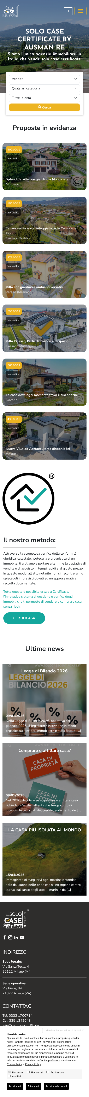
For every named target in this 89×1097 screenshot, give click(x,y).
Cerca (46, 107)
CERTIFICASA (24, 618)
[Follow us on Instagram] (11, 938)
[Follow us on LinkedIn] (17, 938)
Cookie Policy (14, 1064)
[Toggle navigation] (81, 11)
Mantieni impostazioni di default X (65, 1030)
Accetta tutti (15, 1086)
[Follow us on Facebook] (5, 938)
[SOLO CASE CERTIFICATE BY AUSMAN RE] (10, 11)
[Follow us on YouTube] (23, 938)
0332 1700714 (20, 1015)
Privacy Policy (33, 1064)
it (68, 11)
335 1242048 (20, 1020)
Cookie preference (50, 1060)
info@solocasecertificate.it (22, 1025)
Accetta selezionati (56, 1086)
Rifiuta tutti (34, 1086)
